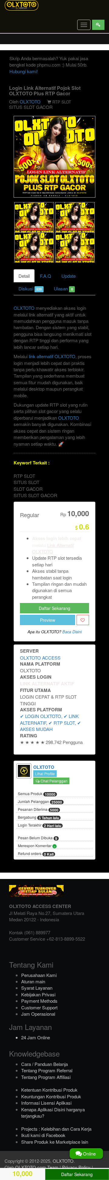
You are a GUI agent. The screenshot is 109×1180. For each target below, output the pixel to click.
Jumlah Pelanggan (40, 802)
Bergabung (38, 818)
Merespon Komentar (36, 846)
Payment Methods (39, 1001)
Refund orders (36, 854)
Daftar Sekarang (54, 608)
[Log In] (98, 25)
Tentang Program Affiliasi (46, 1077)
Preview (47, 620)
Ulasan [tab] (63, 288)
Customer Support (39, 1007)
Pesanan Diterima (38, 810)
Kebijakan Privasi (38, 994)
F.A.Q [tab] (45, 276)
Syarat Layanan (36, 988)
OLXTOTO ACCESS (40, 657)
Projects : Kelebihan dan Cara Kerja (56, 1129)
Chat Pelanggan (54, 780)
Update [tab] (68, 276)
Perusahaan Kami (39, 975)
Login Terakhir (39, 825)
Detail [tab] (24, 276)
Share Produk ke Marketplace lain (54, 1142)
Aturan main (33, 981)
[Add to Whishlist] (83, 620)
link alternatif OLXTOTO (52, 356)
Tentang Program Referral (46, 1070)
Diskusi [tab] (30, 288)
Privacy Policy (76, 1167)
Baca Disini (72, 631)
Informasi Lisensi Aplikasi (46, 1103)
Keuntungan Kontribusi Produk (51, 1096)
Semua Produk (36, 794)
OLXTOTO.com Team (36, 1167)
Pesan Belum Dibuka (37, 838)
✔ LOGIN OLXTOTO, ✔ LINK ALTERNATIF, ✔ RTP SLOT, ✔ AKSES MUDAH (50, 722)
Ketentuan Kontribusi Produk (49, 1090)
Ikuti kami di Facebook (43, 1135)
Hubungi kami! (23, 71)
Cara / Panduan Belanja (44, 1064)
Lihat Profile (45, 773)
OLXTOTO (30, 101)
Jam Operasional (38, 1014)
